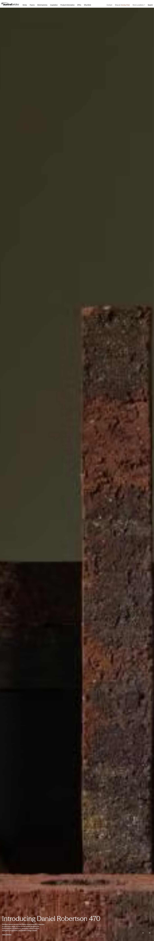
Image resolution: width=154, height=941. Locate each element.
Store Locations (138, 5)
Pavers (32, 5)
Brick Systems (42, 5)
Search (150, 5)
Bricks (25, 5)
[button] (143, 933)
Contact (109, 5)
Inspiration (54, 5)
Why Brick (87, 5)
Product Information (67, 5)
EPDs (79, 5)
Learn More (5, 934)
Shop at (122, 5)
